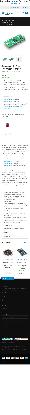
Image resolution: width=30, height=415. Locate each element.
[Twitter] (23, 7)
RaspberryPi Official (19, 114)
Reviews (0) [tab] (7, 236)
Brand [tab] (6, 232)
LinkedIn (8, 134)
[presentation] (3, 42)
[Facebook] (21, 7)
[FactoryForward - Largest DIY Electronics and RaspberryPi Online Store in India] (9, 13)
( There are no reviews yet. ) (15, 71)
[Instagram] (27, 7)
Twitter (5, 134)
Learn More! (15, 3)
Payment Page (5, 322)
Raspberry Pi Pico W (9, 103)
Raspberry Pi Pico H (8, 101)
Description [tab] (7, 140)
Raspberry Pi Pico (8, 99)
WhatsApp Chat (6, 314)
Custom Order (6, 325)
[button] (25, 243)
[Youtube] (25, 7)
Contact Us (5, 311)
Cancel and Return (6, 320)
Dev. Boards (10, 114)
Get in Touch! (7, 279)
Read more (8, 272)
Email (11, 134)
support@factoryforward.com (10, 298)
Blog (3, 331)
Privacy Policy (5, 328)
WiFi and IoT (5, 116)
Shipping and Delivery (7, 317)
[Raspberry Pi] (8, 125)
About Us (5, 308)
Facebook (3, 134)
